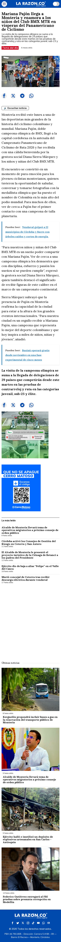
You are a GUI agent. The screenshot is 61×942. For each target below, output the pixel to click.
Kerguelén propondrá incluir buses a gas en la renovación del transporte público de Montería (30, 720)
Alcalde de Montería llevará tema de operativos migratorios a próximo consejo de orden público (30, 530)
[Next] (56, 71)
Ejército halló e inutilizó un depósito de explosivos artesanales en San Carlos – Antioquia (28, 839)
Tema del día (10, 47)
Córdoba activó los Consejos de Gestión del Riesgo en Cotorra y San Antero (29, 542)
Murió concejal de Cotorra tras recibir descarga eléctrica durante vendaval (26, 578)
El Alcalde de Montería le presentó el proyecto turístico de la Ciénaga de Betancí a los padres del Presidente (30, 555)
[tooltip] (4, 96)
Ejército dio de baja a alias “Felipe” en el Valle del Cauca (30, 567)
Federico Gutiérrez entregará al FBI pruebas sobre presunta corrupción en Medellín (27, 899)
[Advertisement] (30, 620)
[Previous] (4, 71)
